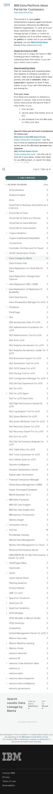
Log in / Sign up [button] (41, 169)
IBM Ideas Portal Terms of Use (35, 737)
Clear (45, 185)
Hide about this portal (23, 12)
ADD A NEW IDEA (27, 178)
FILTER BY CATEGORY (17, 185)
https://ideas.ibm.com (31, 45)
